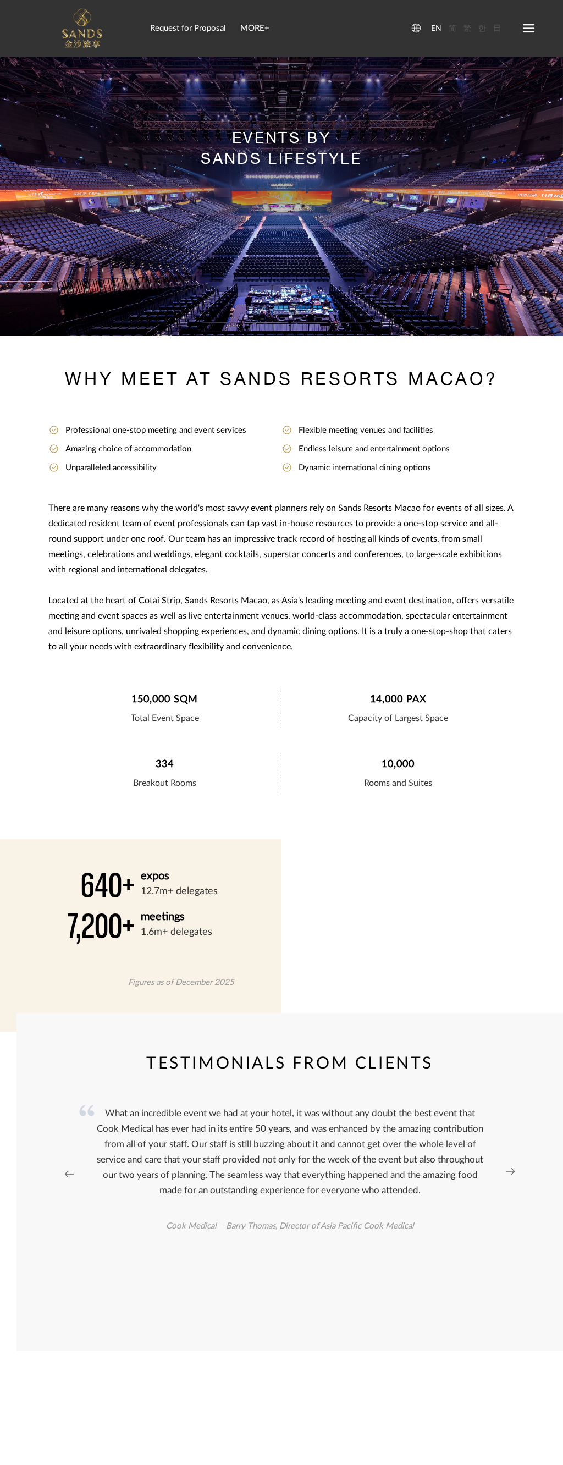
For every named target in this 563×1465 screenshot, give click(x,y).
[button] (510, 1172)
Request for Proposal (188, 28)
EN (436, 28)
